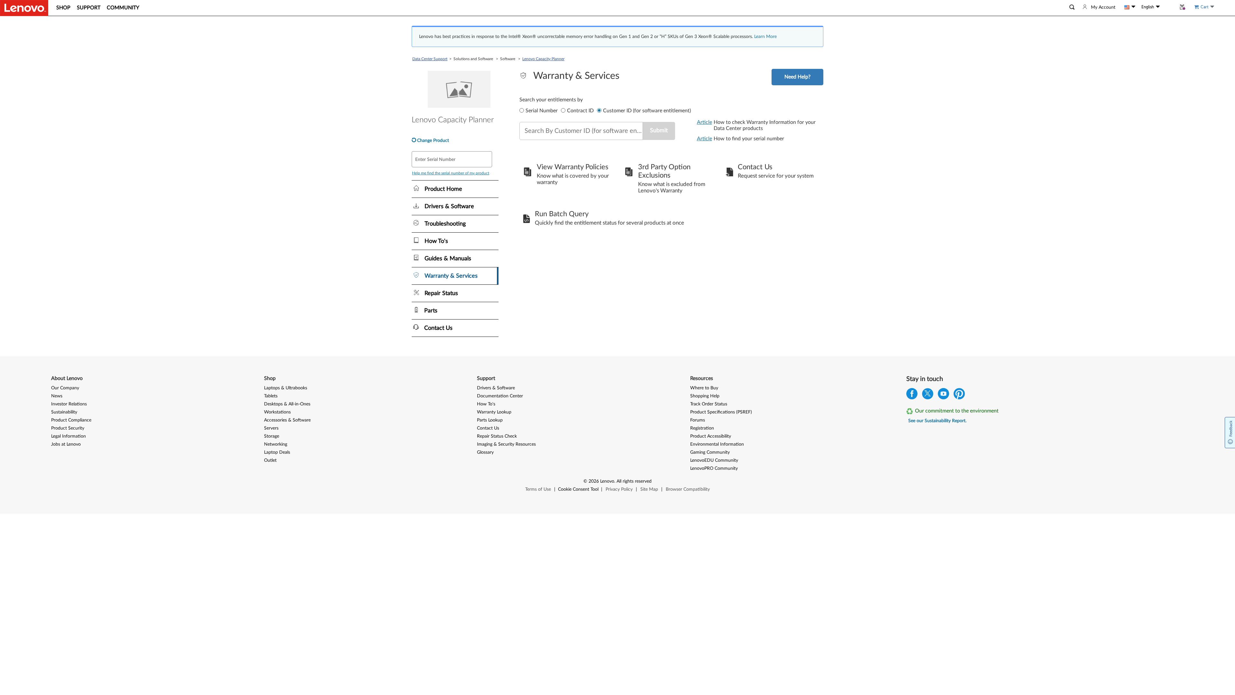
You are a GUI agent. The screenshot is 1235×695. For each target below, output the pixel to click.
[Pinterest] (959, 395)
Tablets (271, 396)
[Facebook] (912, 395)
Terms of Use (538, 489)
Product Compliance (71, 420)
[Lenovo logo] (24, 8)
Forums (697, 420)
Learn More (765, 36)
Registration (702, 428)
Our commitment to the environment (957, 410)
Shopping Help (704, 396)
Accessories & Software (287, 420)
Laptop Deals (277, 452)
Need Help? (797, 76)
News (56, 396)
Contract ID (580, 110)
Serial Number (542, 110)
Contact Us (488, 428)
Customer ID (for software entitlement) (647, 110)
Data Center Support (429, 59)
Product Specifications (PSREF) (721, 412)
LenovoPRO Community (714, 468)
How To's (486, 404)
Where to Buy (704, 388)
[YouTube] (943, 395)
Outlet (270, 460)
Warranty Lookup (494, 412)
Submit (659, 131)
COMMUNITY (123, 7)
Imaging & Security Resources (506, 444)
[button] (1072, 7)
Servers (271, 428)
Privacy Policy (619, 489)
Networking (275, 444)
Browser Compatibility (688, 489)
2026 (594, 481)
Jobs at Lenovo (66, 444)
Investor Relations (69, 404)
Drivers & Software (496, 388)
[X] (927, 395)
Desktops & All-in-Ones (287, 404)
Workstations (277, 412)
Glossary (485, 452)
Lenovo (607, 481)
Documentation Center (500, 396)
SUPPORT (88, 7)
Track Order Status (708, 404)
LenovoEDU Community (714, 460)
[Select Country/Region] (1129, 7)
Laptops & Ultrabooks (285, 388)
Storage (271, 436)
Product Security (67, 428)
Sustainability (64, 412)
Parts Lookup (490, 420)
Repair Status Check (497, 436)
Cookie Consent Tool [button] (578, 489)
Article (704, 122)
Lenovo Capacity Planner (543, 59)
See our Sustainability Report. (937, 421)
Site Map (649, 489)
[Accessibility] (1168, 7)
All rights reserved (634, 481)
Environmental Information (717, 444)
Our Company (65, 388)
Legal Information (68, 436)
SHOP (63, 7)
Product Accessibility (710, 436)
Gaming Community (710, 452)
